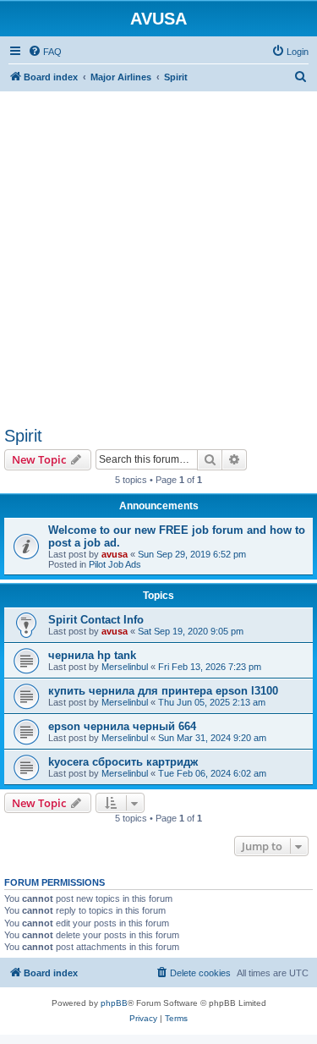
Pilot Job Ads (115, 564)
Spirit (23, 435)
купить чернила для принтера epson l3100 (163, 690)
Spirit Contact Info (96, 619)
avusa (114, 554)
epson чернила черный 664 (122, 726)
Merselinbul (124, 667)
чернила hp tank (92, 655)
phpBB (114, 1003)
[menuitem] (45, 51)
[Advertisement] (158, 250)
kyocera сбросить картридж (123, 762)
